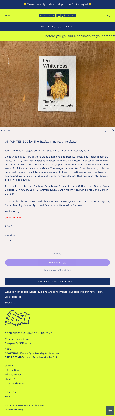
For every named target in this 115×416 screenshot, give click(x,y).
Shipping (10, 379)
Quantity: (10, 234)
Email (8, 396)
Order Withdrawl (14, 383)
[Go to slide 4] (9, 130)
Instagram (11, 392)
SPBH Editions (13, 217)
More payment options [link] (57, 269)
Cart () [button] (105, 15)
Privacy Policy (13, 374)
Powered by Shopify (14, 410)
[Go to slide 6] (13, 130)
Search (9, 365)
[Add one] (16, 241)
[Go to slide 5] (11, 130)
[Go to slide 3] (6, 130)
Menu (8, 15)
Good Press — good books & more (28, 405)
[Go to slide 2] (4, 130)
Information (12, 370)
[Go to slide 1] (1, 130)
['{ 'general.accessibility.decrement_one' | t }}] (6, 241)
